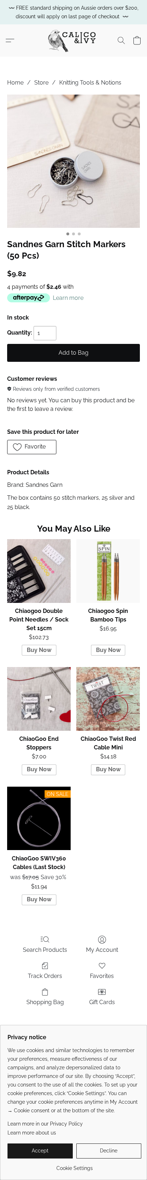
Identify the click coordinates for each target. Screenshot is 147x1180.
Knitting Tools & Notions (90, 82)
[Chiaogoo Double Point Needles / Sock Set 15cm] (39, 571)
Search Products (45, 949)
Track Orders (45, 976)
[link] (74, 1165)
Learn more (68, 297)
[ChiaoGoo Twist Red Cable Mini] (108, 699)
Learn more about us (31, 1133)
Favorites (102, 976)
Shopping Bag (45, 1002)
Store (41, 82)
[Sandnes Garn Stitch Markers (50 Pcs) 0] (73, 161)
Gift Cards (102, 1002)
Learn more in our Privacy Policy (45, 1124)
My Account (102, 949)
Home (15, 82)
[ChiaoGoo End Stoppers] (39, 699)
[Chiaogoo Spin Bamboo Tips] (108, 571)
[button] (73, 40)
